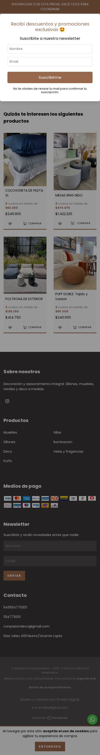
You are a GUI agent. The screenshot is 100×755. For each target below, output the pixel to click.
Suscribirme (50, 77)
